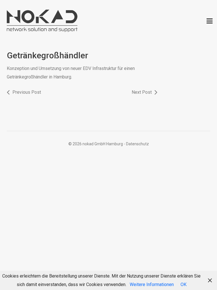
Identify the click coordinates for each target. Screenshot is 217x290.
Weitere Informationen (152, 284)
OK (183, 284)
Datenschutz (137, 144)
